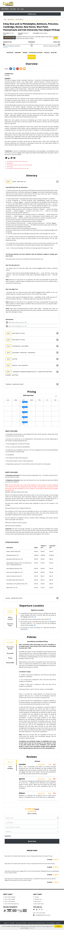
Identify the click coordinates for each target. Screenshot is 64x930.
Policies (47, 52)
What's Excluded (11, 472)
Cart (18, 9)
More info (32, 928)
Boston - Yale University (17, 365)
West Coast (37, 901)
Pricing (25, 52)
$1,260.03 (52, 874)
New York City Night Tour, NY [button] (17, 326)
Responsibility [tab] (10, 662)
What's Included (11, 431)
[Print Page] (21, 69)
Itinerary (18, 52)
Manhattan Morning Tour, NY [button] (17, 322)
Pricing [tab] (10, 658)
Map (31, 46)
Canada (36, 897)
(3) (13, 37)
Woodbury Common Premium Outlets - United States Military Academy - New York (29, 373)
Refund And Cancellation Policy (36, 923)
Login (22, 9)
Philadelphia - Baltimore (17, 346)
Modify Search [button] (32, 14)
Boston (12, 359)
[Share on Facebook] (11, 69)
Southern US (38, 899)
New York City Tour (16, 333)
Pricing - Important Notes (14, 598)
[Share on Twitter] (14, 69)
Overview (10, 52)
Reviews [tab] (10, 762)
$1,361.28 (52, 859)
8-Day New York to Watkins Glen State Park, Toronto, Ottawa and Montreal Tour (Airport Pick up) (28, 856)
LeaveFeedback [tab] (10, 767)
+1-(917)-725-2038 (40, 913)
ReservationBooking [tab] (10, 647)
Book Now (31, 57)
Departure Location (35, 52)
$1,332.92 (52, 882)
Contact (58, 923)
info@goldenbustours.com (42, 915)
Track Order (13, 9)
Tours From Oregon (9, 897)
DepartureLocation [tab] (10, 611)
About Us (6, 923)
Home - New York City (16, 181)
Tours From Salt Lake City (11, 904)
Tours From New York (19, 19)
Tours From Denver (9, 901)
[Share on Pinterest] (18, 69)
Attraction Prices (12, 542)
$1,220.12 (52, 867)
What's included (32, 813)
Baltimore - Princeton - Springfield (21, 352)
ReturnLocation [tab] (10, 618)
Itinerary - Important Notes (14, 384)
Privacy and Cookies (21, 923)
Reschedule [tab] (10, 653)
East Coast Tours (11, 19)
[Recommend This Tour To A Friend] (24, 69)
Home (5, 19)
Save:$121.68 (32, 811)
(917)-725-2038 (5, 9)
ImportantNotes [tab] (10, 624)
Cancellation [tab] (10, 642)
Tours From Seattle (9, 899)
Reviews (54, 52)
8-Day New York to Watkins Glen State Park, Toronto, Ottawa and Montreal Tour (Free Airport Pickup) (30, 863)
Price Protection (50, 923)
